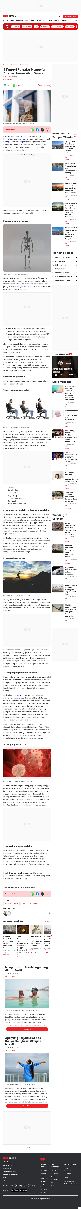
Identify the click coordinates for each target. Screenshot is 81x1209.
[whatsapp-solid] (32, 130)
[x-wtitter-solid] (42, 130)
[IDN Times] (9, 16)
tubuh (23, 136)
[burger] (76, 20)
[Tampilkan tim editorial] (49, 913)
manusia (27, 286)
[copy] (47, 130)
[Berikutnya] (51, 1044)
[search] (60, 16)
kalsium (18, 695)
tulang (6, 141)
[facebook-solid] (37, 130)
